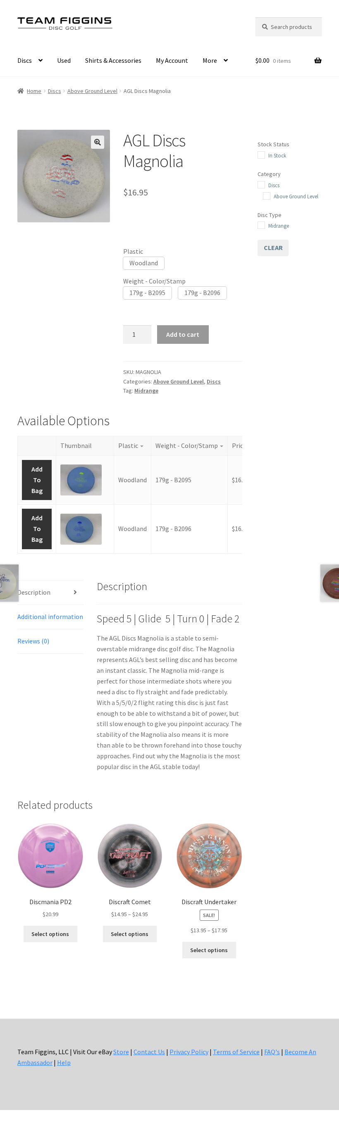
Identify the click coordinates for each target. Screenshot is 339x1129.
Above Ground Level (92, 91)
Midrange (146, 390)
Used (64, 60)
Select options (50, 934)
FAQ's (272, 1052)
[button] (97, 142)
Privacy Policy (189, 1052)
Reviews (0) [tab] (33, 641)
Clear (273, 247)
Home (34, 91)
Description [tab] (33, 592)
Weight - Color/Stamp (154, 281)
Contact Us (149, 1052)
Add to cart (182, 334)
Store (121, 1052)
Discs (24, 60)
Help (64, 1062)
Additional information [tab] (50, 616)
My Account (172, 60)
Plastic (133, 251)
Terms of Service (236, 1052)
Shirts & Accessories (113, 60)
